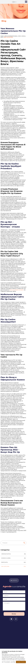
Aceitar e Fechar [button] (21, 662)
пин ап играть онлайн (17, 290)
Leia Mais (12, 662)
